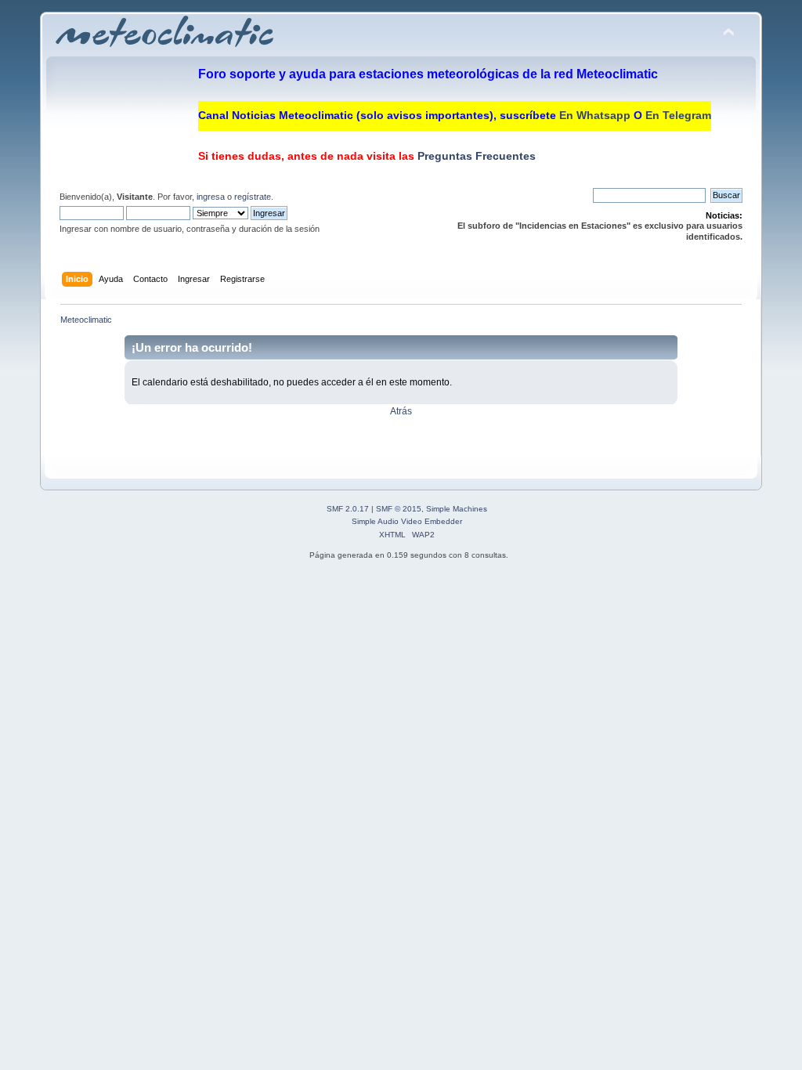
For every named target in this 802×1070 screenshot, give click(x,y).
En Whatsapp (594, 115)
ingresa (211, 196)
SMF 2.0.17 (348, 508)
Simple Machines (456, 508)
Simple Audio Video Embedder (407, 521)
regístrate (252, 196)
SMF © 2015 (398, 508)
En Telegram (678, 115)
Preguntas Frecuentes (475, 156)
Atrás (401, 411)
